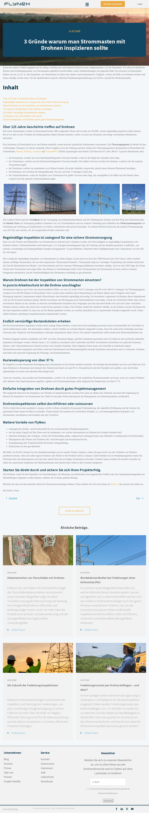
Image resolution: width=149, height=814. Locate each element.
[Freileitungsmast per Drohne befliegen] (111, 644)
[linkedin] (122, 809)
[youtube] (132, 809)
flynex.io (115, 484)
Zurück (13, 498)
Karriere (8, 763)
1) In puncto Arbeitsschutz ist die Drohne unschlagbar (27, 109)
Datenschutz (47, 763)
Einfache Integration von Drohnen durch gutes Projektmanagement (33, 119)
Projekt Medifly (12, 781)
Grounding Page (10, 809)
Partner (8, 777)
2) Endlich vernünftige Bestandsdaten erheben (24, 112)
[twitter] (127, 809)
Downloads (47, 781)
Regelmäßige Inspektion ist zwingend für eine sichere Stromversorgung (35, 102)
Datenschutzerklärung (106, 793)
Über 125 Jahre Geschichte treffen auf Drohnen (25, 98)
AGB (43, 772)
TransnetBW (51, 151)
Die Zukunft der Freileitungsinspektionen (32, 685)
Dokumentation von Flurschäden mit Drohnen (35, 578)
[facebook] (116, 809)
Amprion (37, 151)
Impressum (47, 768)
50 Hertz (27, 151)
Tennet (19, 151)
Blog (6, 759)
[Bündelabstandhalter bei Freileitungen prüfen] (111, 536)
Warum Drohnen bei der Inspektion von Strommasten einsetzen (32, 105)
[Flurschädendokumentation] (38, 536)
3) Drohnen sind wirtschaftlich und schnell (22, 116)
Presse (7, 768)
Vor (138, 498)
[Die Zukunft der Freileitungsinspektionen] (38, 644)
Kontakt (45, 759)
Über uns (8, 772)
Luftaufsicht (47, 777)
